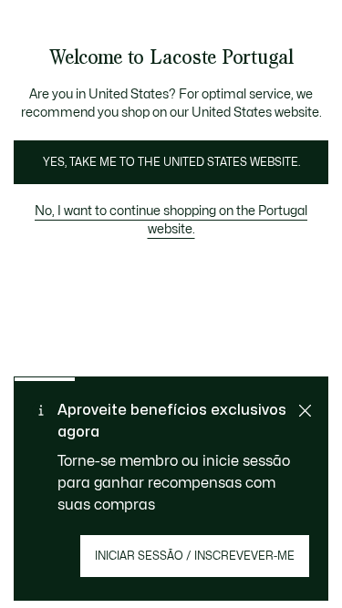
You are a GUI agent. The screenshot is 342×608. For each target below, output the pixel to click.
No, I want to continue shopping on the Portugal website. (171, 220)
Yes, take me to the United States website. (171, 162)
